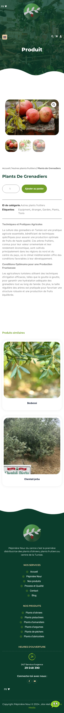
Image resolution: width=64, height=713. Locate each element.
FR (6, 689)
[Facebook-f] (29, 681)
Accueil (6, 168)
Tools (21, 213)
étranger (36, 209)
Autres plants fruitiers (24, 168)
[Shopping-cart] (57, 36)
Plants (55, 209)
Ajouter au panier (34, 188)
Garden (46, 209)
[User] (61, 36)
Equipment (24, 209)
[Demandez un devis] (55, 704)
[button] (4, 37)
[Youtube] (34, 681)
